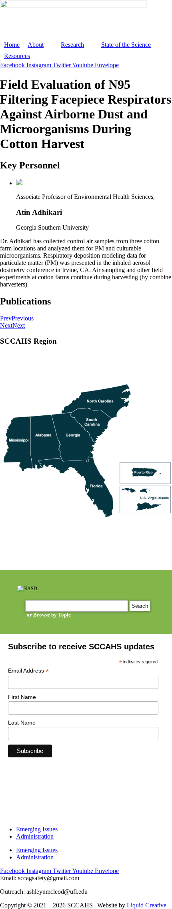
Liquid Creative (146, 905)
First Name (22, 697)
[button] (40, 44)
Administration (35, 836)
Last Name (22, 722)
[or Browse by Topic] (77, 606)
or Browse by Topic (49, 615)
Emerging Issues (37, 829)
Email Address (28, 671)
